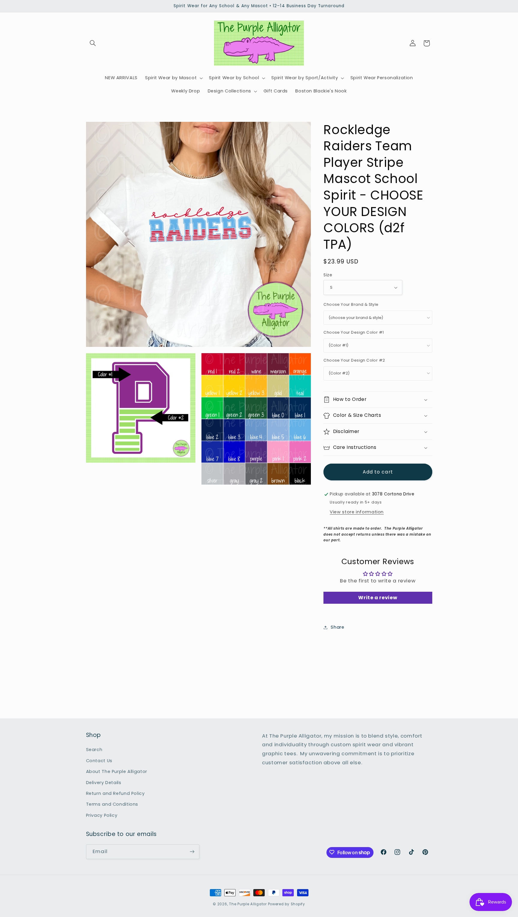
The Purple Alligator (248, 904)
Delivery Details (103, 783)
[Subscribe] (192, 851)
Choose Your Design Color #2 (354, 360)
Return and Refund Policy (115, 793)
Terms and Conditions (112, 804)
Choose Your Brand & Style (351, 304)
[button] (93, 43)
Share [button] (337, 627)
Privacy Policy (102, 815)
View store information (357, 512)
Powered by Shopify (286, 904)
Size (327, 275)
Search (94, 750)
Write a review (377, 597)
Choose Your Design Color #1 (353, 332)
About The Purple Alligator (116, 771)
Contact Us (99, 761)
